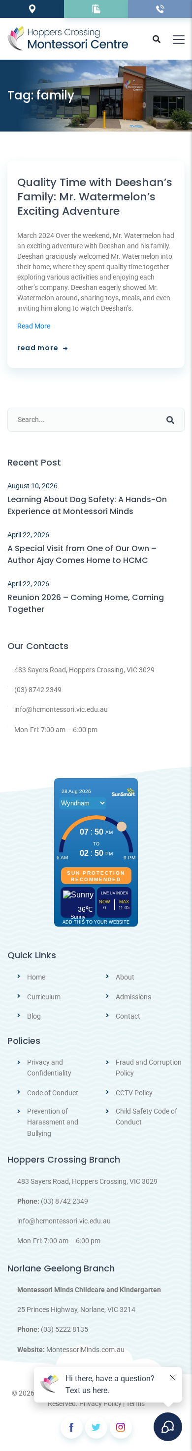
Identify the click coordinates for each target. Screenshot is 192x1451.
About (125, 977)
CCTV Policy (134, 1093)
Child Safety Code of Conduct (146, 1116)
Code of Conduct (52, 1093)
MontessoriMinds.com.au (85, 1350)
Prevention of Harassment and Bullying (52, 1122)
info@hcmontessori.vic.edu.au (61, 709)
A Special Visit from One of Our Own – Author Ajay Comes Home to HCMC (82, 554)
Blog (34, 1016)
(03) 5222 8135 (64, 1329)
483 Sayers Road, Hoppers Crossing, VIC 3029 (84, 670)
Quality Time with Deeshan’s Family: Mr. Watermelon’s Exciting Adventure (94, 197)
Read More (33, 326)
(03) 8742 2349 (38, 690)
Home (36, 977)
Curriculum (44, 997)
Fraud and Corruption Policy (149, 1067)
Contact (128, 1016)
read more (37, 348)
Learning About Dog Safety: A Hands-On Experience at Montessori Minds (87, 505)
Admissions (133, 997)
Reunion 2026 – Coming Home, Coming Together (85, 603)
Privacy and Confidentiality (49, 1067)
